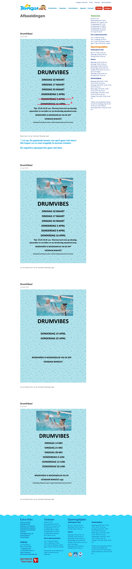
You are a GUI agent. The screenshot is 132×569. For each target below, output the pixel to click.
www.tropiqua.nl (25, 552)
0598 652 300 (26, 548)
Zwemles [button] (62, 8)
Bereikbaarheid (25, 524)
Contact (91, 8)
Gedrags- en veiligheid (27, 526)
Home (91, 2)
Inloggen (107, 8)
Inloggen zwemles (81, 2)
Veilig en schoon (25, 522)
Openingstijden (106, 2)
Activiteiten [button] (73, 8)
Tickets (99, 8)
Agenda (83, 8)
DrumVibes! (26, 33)
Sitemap (97, 2)
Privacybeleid (24, 537)
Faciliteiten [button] (52, 8)
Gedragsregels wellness (28, 528)
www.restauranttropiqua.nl (28, 554)
